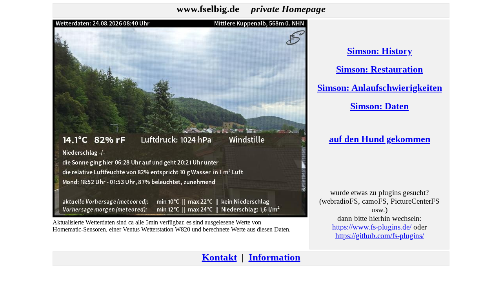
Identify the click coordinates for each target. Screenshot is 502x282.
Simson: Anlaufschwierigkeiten (379, 88)
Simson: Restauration (379, 69)
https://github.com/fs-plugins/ (379, 235)
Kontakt (219, 257)
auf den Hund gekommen (379, 139)
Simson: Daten (379, 106)
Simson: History (379, 51)
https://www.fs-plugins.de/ (371, 227)
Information (274, 257)
